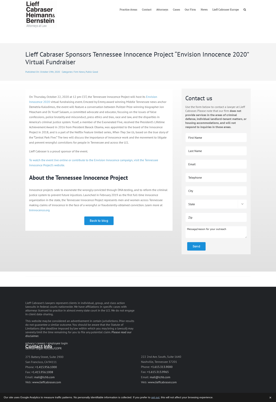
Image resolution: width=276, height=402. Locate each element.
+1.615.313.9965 (158, 372)
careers (40, 343)
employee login (58, 343)
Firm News (79, 71)
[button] (245, 9)
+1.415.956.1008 (42, 372)
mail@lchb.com (44, 377)
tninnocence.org (39, 210)
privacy (29, 343)
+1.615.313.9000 (162, 367)
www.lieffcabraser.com (46, 382)
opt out (155, 397)
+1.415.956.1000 (46, 367)
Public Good (92, 71)
